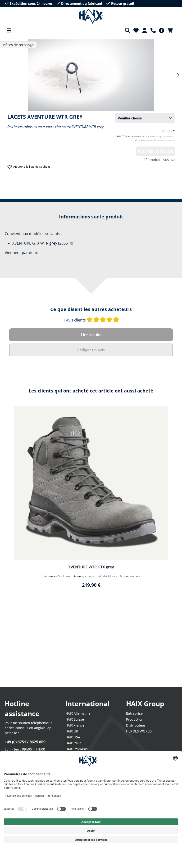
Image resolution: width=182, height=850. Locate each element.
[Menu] (9, 30)
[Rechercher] (127, 30)
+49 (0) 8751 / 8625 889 (25, 742)
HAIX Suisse (74, 719)
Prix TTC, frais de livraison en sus (133, 136)
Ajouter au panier (155, 151)
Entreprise (134, 713)
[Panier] (171, 30)
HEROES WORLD (139, 731)
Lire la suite (91, 334)
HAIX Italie (73, 743)
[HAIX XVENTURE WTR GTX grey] (91, 483)
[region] (91, 500)
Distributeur (136, 725)
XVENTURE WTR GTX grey (91, 567)
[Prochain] (178, 75)
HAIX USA (72, 737)
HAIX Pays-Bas (76, 749)
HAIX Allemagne (78, 713)
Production (134, 719)
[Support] (153, 30)
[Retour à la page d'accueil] (91, 16)
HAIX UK (71, 731)
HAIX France (74, 725)
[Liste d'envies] (136, 30)
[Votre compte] (144, 30)
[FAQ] (161, 30)
